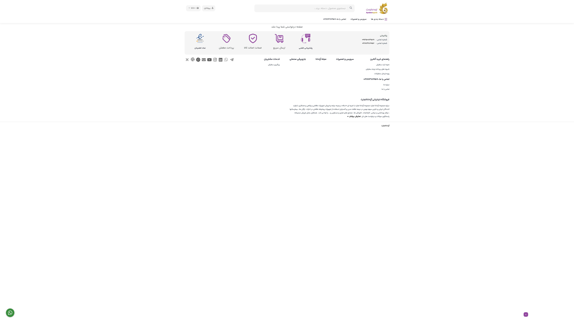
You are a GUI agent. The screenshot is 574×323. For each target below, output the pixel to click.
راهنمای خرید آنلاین (379, 59)
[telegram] (231, 60)
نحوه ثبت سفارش (382, 65)
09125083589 (368, 39)
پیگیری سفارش (274, 65)
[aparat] (192, 60)
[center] (351, 8)
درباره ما (386, 85)
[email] (203, 60)
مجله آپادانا (321, 59)
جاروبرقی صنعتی (298, 59)
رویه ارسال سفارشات (381, 74)
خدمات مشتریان (272, 59)
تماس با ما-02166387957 (334, 19)
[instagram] (215, 60)
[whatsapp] (226, 60)
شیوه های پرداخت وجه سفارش (377, 69)
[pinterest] (198, 60)
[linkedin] (220, 60)
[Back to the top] (526, 315)
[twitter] (187, 60)
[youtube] (209, 60)
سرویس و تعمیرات (359, 19)
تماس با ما (385, 89)
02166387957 (368, 43)
